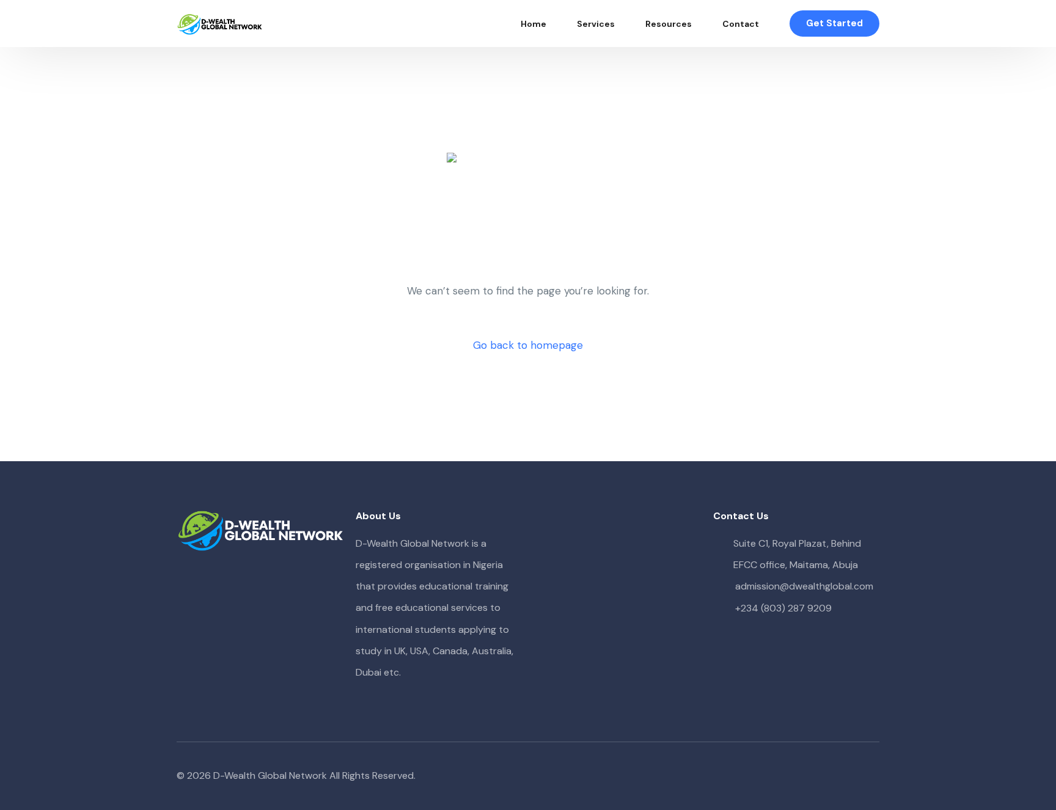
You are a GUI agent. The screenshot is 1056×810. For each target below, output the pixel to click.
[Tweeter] (830, 776)
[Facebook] (811, 776)
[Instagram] (850, 776)
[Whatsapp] (869, 776)
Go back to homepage (528, 345)
